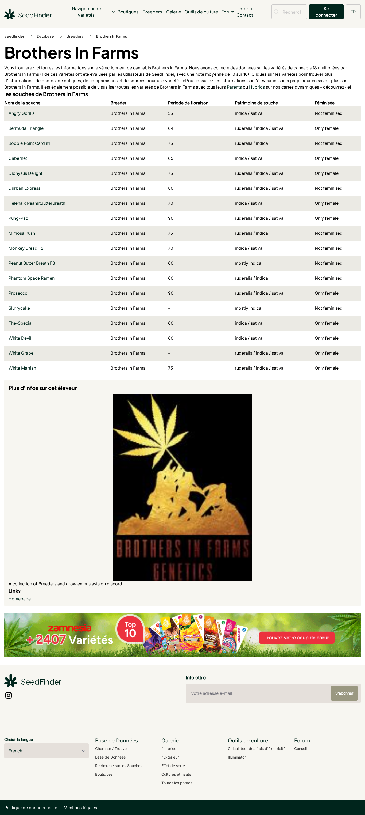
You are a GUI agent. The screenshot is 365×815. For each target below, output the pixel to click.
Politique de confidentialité (30, 807)
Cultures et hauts (176, 774)
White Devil (20, 338)
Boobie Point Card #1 (29, 143)
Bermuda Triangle (26, 128)
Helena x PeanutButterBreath (37, 203)
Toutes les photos (176, 782)
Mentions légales (80, 807)
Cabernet (18, 158)
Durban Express (24, 188)
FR (353, 11)
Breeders (152, 11)
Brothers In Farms (111, 36)
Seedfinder (14, 36)
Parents (234, 87)
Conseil (300, 748)
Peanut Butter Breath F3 (32, 263)
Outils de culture (201, 11)
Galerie (173, 11)
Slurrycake (19, 308)
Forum (227, 11)
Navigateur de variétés (86, 12)
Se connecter (326, 12)
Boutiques (128, 11)
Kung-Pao (18, 218)
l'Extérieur (170, 757)
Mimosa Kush (22, 233)
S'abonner (344, 693)
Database (45, 36)
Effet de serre (173, 765)
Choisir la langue (18, 739)
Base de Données (110, 757)
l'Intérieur (169, 748)
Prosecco (18, 293)
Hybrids (257, 87)
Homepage (20, 598)
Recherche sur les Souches (118, 765)
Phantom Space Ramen (32, 278)
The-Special (21, 323)
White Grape (21, 353)
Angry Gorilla (22, 113)
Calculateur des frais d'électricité (256, 748)
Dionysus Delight (25, 173)
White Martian (22, 368)
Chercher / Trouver (111, 748)
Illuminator (237, 757)
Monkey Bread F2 (26, 248)
